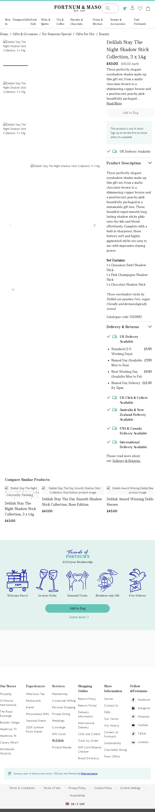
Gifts (27, 19)
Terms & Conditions (22, 788)
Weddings (58, 720)
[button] (148, 8)
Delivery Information (85, 714)
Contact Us (111, 705)
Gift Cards (59, 734)
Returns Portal (87, 705)
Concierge (58, 727)
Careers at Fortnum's (111, 734)
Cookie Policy (103, 788)
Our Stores (111, 719)
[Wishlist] (140, 8)
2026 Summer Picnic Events (35, 729)
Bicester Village (9, 722)
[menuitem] (9, 22)
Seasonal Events (36, 720)
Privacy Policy (77, 788)
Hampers (18, 19)
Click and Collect (89, 734)
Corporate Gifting (64, 700)
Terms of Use (51, 788)
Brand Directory (88, 758)
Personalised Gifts (37, 714)
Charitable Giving (115, 750)
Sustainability (112, 743)
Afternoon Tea (35, 694)
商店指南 (58, 740)
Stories (108, 699)
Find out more (89, 773)
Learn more (77, 617)
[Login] (132, 8)
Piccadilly (6, 694)
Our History (111, 725)
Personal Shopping (63, 707)
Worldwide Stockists (7, 751)
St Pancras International (8, 703)
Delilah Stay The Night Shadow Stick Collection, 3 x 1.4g (20, 508)
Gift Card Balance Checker (89, 749)
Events (30, 707)
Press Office (112, 756)
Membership (59, 694)
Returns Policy (87, 699)
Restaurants (33, 700)
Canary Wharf (9, 742)
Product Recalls (62, 747)
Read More (114, 103)
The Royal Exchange (6, 714)
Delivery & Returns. (126, 461)
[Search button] (108, 8)
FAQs (107, 712)
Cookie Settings (130, 788)
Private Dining (61, 714)
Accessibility (77, 795)
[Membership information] (125, 8)
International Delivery (86, 725)
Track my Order (88, 740)
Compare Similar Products (27, 479)
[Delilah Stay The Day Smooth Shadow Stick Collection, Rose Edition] (73, 490)
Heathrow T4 (8, 736)
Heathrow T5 (8, 729)
